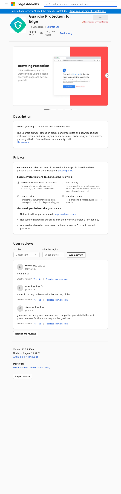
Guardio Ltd (53, 26)
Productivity (66, 33)
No (39, 279)
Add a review (76, 254)
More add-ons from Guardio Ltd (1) (31, 367)
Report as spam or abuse (57, 279)
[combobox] (80, 4)
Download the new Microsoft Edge (87, 10)
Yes (35, 279)
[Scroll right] (107, 75)
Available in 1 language (25, 356)
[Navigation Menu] (6, 4)
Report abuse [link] (22, 376)
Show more (23, 142)
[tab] (46, 109)
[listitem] (60, 272)
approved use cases (65, 213)
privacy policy (65, 170)
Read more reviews (25, 333)
